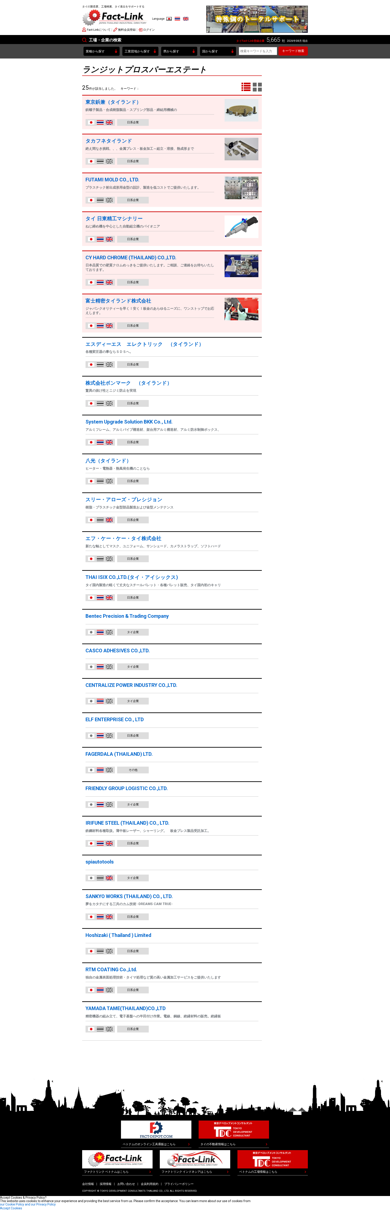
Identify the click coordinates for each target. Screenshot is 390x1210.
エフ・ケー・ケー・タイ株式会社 (123, 538)
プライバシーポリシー (179, 1184)
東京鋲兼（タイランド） (113, 102)
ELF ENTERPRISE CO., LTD (115, 719)
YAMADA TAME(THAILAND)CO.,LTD (126, 1008)
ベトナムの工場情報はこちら (258, 1171)
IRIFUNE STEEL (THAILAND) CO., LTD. (127, 823)
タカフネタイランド (109, 141)
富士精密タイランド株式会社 (118, 301)
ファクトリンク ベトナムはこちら (106, 1171)
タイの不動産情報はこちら (218, 1144)
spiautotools (100, 862)
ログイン (149, 29)
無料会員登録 (127, 29)
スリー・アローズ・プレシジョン (124, 499)
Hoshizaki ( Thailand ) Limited (118, 935)
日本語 (169, 19)
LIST (246, 87)
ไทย (177, 19)
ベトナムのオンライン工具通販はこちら (149, 1144)
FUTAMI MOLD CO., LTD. (112, 180)
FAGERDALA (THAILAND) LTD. (119, 754)
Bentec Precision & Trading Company (127, 616)
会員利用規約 (149, 1184)
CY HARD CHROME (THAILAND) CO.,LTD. (131, 257)
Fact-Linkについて (99, 29)
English (185, 19)
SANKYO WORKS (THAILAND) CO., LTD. (129, 896)
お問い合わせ (126, 1184)
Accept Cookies (11, 1208)
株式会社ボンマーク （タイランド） (129, 383)
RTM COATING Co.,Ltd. (111, 969)
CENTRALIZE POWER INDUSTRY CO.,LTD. (131, 685)
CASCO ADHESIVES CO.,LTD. (118, 650)
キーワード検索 (293, 51)
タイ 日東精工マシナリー (114, 218)
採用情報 (105, 1184)
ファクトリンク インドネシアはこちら (187, 1171)
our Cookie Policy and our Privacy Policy (28, 1204)
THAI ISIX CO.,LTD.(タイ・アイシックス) (132, 577)
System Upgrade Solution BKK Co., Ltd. (129, 422)
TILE (257, 87)
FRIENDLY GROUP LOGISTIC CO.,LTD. (127, 788)
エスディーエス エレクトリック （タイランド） (147, 344)
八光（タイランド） (108, 460)
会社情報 (88, 1184)
